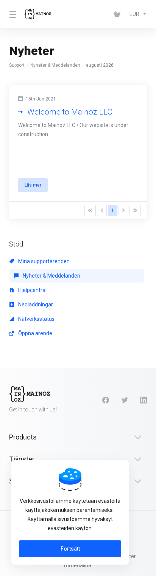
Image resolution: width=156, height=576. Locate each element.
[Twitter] (124, 400)
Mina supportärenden (43, 261)
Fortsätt (70, 549)
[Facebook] (105, 400)
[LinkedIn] (143, 400)
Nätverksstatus (36, 319)
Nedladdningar (35, 304)
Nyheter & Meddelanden (55, 65)
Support (17, 65)
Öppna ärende (34, 333)
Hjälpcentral (32, 290)
